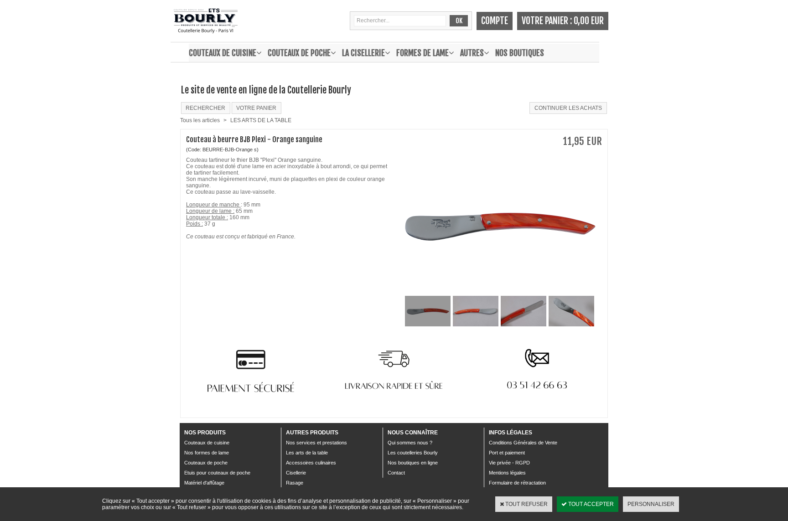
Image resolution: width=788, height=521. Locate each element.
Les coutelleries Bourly (413, 452)
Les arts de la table (307, 452)
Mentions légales (507, 472)
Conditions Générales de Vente (523, 442)
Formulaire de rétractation (517, 482)
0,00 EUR (589, 20)
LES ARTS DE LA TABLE (260, 120)
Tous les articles (200, 120)
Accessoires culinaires (311, 462)
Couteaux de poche (299, 53)
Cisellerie (296, 472)
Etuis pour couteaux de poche (217, 472)
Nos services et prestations (316, 442)
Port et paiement (507, 452)
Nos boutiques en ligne (413, 462)
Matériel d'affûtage (204, 482)
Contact (396, 472)
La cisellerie (363, 53)
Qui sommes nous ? (410, 442)
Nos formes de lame (206, 452)
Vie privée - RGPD (509, 462)
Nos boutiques (519, 53)
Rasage (294, 482)
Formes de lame (422, 53)
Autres (472, 53)
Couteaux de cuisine (222, 53)
